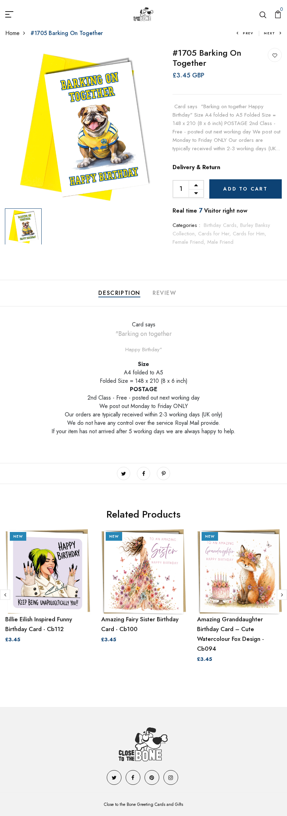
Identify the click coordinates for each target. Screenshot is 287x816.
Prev (248, 33)
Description (119, 293)
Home (12, 33)
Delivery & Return (196, 167)
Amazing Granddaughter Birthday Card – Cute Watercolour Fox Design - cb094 (230, 634)
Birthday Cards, (222, 225)
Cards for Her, (215, 233)
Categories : (186, 225)
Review (164, 293)
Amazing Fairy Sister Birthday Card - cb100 (139, 624)
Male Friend (220, 242)
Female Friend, (190, 242)
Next (269, 33)
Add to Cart (245, 188)
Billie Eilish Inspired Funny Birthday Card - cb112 (38, 624)
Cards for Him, (249, 233)
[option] (83, 126)
